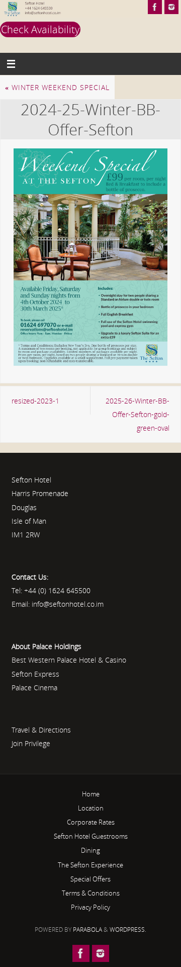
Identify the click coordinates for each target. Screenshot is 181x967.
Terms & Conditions (91, 893)
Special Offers (90, 878)
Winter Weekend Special (57, 87)
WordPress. (128, 929)
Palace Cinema (34, 687)
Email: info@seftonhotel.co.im (58, 604)
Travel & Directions (41, 730)
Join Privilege (31, 743)
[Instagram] (171, 7)
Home (91, 793)
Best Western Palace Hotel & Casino (69, 660)
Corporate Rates (91, 822)
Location (91, 808)
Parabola (87, 929)
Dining (90, 850)
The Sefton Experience (90, 864)
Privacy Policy (90, 907)
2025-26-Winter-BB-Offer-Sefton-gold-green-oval (137, 414)
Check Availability (40, 29)
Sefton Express (35, 674)
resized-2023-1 (35, 401)
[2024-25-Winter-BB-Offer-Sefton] (90, 256)
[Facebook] (155, 7)
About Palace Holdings (46, 646)
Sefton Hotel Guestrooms (91, 836)
